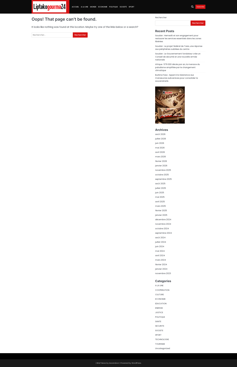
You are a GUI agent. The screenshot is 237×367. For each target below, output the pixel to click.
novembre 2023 (163, 273)
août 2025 (160, 183)
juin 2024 (159, 246)
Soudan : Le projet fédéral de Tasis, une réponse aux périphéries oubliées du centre (178, 48)
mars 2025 (160, 206)
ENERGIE (159, 308)
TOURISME (160, 344)
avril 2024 (160, 255)
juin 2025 (159, 192)
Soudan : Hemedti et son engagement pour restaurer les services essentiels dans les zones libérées (178, 38)
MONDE (93, 7)
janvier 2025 (161, 215)
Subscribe (200, 7)
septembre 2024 (163, 233)
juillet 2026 (160, 138)
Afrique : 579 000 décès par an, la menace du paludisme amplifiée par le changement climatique (177, 67)
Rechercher (161, 17)
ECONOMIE (102, 7)
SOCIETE (123, 7)
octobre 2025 (162, 174)
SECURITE (159, 325)
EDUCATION (161, 303)
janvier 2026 (161, 165)
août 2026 (160, 134)
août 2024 (160, 237)
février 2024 (161, 264)
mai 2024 (160, 251)
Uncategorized (162, 348)
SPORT (131, 7)
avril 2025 (160, 201)
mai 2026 (160, 147)
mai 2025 (160, 197)
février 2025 (161, 210)
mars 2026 (160, 156)
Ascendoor (114, 363)
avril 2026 (160, 152)
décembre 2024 (163, 219)
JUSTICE (159, 312)
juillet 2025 (160, 188)
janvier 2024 (161, 269)
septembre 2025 (163, 179)
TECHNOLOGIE (162, 339)
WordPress (136, 363)
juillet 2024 (160, 242)
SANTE (158, 321)
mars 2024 (160, 260)
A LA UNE (84, 7)
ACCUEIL (75, 7)
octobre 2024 (162, 228)
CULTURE (159, 294)
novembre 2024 (163, 224)
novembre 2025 (163, 170)
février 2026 (161, 161)
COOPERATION (162, 290)
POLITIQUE (113, 7)
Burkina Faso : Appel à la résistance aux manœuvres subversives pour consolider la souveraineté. (176, 78)
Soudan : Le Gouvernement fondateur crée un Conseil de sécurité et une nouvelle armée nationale (177, 56)
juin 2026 (159, 143)
